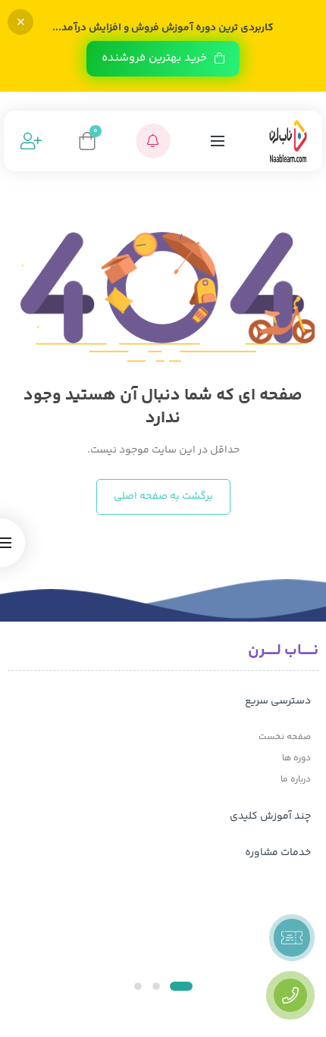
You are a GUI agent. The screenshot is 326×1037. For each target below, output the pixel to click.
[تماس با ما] (290, 995)
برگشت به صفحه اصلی (163, 496)
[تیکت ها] (292, 937)
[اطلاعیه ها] (153, 141)
